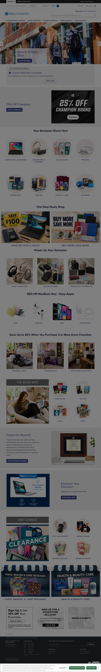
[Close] (98, 667)
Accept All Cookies (91, 667)
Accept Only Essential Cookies (77, 667)
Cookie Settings (63, 667)
